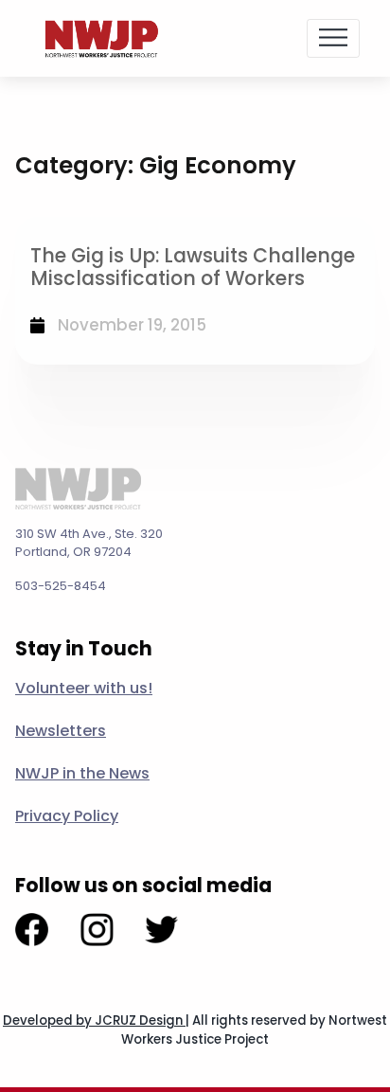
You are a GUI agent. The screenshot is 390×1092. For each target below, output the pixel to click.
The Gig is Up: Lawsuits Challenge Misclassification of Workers (192, 267)
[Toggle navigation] (333, 38)
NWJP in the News (82, 773)
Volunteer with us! (83, 688)
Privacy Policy (66, 816)
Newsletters (60, 731)
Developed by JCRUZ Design (94, 1020)
